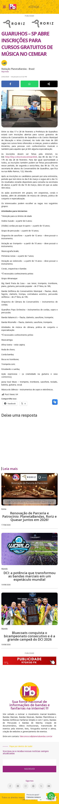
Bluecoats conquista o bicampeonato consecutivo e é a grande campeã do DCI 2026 (29, 636)
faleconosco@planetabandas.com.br (36, 736)
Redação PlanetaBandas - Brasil (17, 68)
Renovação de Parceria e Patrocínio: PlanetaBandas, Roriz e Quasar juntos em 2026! (29, 516)
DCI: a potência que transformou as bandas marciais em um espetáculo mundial (30, 576)
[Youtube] (49, 786)
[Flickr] (18, 786)
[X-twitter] (41, 786)
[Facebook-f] (10, 786)
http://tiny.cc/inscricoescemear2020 (21, 157)
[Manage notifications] (53, 799)
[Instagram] (26, 786)
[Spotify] (33, 786)
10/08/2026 (5, 584)
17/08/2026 (5, 525)
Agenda (33, 7)
